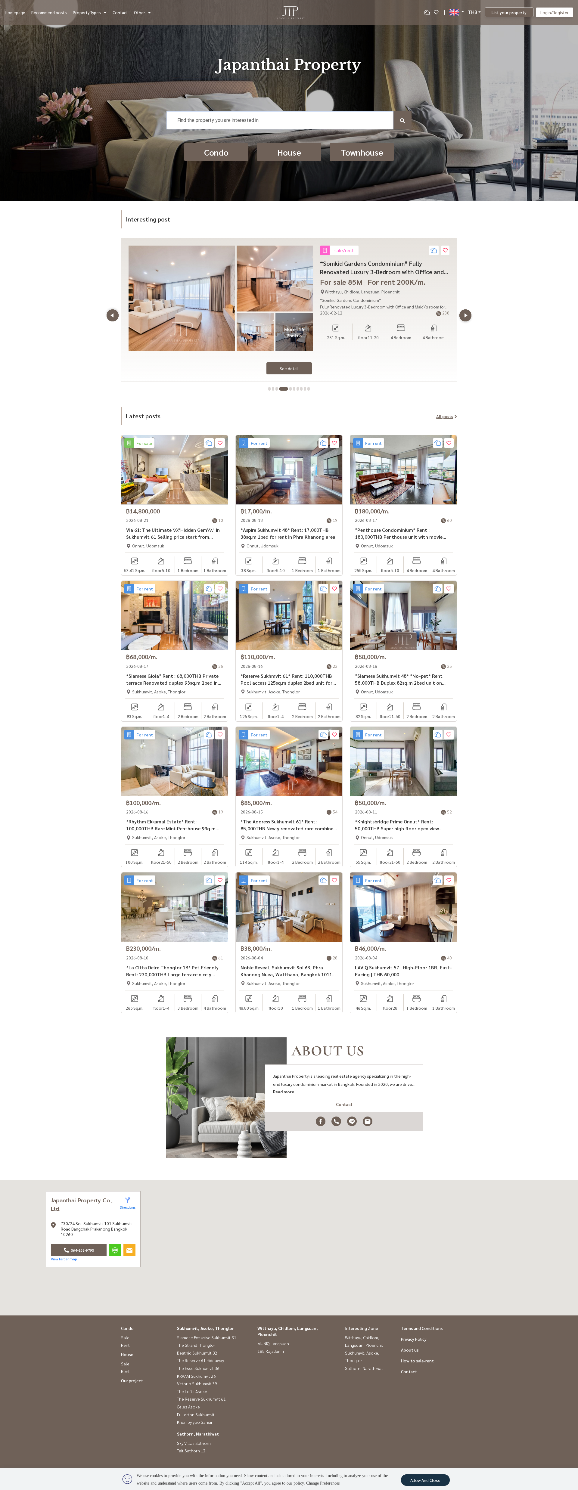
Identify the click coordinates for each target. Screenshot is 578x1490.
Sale (125, 1337)
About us (410, 1349)
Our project (132, 1380)
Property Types (87, 12)
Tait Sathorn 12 (191, 1450)
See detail (289, 368)
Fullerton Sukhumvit (196, 1414)
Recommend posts (49, 12)
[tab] (269, 389)
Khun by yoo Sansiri (195, 1422)
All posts (444, 416)
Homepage (15, 12)
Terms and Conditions (422, 1328)
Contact (120, 12)
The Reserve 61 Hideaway (200, 1360)
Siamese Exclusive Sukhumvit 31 (206, 1337)
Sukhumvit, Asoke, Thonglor (205, 1328)
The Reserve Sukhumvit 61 (201, 1399)
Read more (283, 1091)
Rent (125, 1345)
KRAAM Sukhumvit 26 (196, 1376)
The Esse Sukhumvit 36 (198, 1368)
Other (139, 12)
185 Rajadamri (270, 1351)
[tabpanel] (289, 310)
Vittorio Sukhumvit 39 (197, 1383)
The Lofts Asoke (192, 1391)
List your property (509, 12)
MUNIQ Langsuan (273, 1343)
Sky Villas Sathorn (194, 1443)
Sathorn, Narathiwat (198, 1433)
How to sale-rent (417, 1360)
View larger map (64, 1258)
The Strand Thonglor (196, 1345)
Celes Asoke (188, 1406)
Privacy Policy (414, 1339)
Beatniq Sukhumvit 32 (197, 1352)
